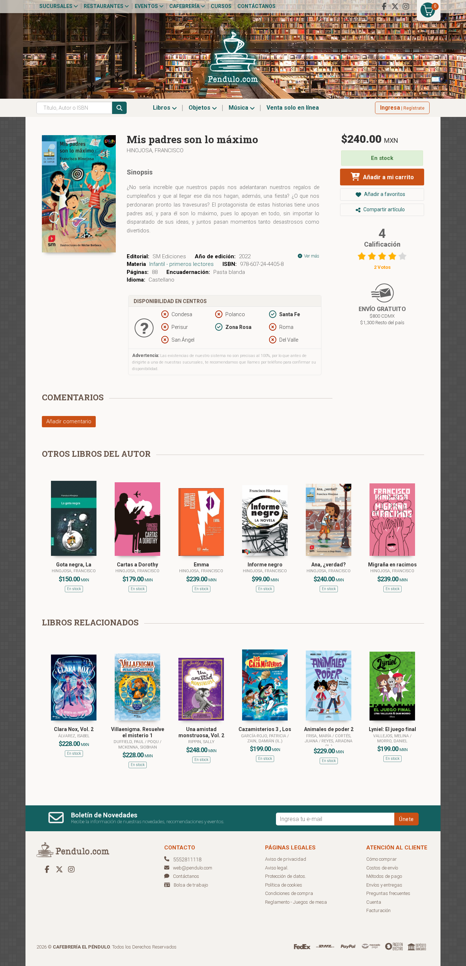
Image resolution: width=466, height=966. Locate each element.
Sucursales (56, 6)
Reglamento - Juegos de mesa (296, 902)
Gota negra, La (73, 565)
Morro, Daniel (392, 741)
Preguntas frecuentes (388, 893)
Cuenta (373, 902)
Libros (162, 107)
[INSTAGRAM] (405, 6)
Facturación (378, 910)
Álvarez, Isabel (74, 736)
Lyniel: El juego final (392, 729)
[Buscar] (119, 108)
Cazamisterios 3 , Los (264, 729)
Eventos (147, 6)
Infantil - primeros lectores (181, 264)
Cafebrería (185, 6)
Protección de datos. (285, 876)
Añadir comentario (68, 421)
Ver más (311, 256)
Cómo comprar (381, 859)
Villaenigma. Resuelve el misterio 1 (137, 732)
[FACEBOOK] (384, 6)
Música (239, 107)
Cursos (221, 6)
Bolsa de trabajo (191, 885)
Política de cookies (283, 885)
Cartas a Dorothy (137, 565)
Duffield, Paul (129, 741)
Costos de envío (382, 868)
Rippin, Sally (201, 741)
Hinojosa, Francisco (155, 150)
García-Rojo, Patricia (264, 736)
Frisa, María (319, 736)
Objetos (200, 107)
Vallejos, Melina (391, 736)
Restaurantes (104, 6)
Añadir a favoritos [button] (384, 194)
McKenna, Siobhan (137, 747)
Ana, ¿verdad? (328, 565)
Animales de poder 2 (329, 729)
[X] (395, 6)
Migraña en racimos (392, 565)
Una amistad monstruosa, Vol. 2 (201, 732)
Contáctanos (256, 6)
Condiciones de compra (289, 893)
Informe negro (265, 565)
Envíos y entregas (384, 885)
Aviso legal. (276, 868)
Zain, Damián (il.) (265, 741)
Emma (201, 565)
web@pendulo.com (192, 868)
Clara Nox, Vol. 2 (74, 729)
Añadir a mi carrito (388, 177)
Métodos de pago (384, 876)
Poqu (153, 741)
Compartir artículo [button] (383, 209)
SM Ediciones (169, 256)
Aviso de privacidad (285, 859)
